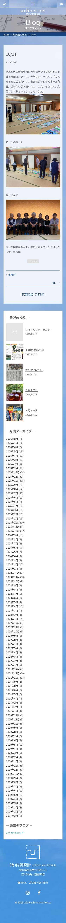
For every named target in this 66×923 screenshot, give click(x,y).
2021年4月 (12, 698)
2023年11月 (13, 577)
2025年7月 (12, 493)
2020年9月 (12, 727)
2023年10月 (13, 581)
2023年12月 (13, 573)
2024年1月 (12, 568)
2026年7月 (12, 443)
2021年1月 (12, 711)
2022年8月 (12, 640)
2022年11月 (13, 627)
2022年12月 (13, 623)
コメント (33, 261)
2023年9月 (12, 585)
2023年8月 (12, 589)
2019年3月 (12, 803)
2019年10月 (13, 774)
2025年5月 (12, 501)
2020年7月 (12, 736)
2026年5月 (12, 451)
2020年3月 (12, 753)
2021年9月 (12, 681)
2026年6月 (12, 447)
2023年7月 (12, 594)
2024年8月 (12, 539)
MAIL (23, 882)
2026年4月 (12, 455)
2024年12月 (13, 522)
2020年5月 (12, 744)
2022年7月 (12, 644)
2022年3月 (12, 656)
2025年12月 (13, 472)
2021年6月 (12, 690)
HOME (6, 34)
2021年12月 (13, 669)
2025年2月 (12, 514)
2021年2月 (12, 706)
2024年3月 (12, 560)
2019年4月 (12, 799)
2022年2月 (12, 661)
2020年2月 (12, 757)
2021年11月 (13, 673)
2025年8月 (12, 489)
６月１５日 (31, 410)
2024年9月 (12, 535)
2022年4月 (12, 652)
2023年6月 (12, 598)
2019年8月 (12, 782)
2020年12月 (13, 715)
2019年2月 (12, 807)
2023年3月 (12, 610)
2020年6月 (12, 740)
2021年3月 (12, 702)
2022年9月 (12, 635)
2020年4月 (12, 748)
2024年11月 (13, 526)
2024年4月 (12, 556)
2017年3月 (12, 815)
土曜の (12, 274)
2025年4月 (12, 506)
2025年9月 (12, 485)
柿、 (55, 282)
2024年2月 (12, 564)
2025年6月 (12, 497)
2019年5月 (12, 794)
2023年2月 (12, 614)
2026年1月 (12, 468)
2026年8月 (12, 438)
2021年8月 (12, 686)
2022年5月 (12, 648)
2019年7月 (12, 786)
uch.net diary (13, 832)
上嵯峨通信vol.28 (35, 350)
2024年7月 (12, 543)
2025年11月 (13, 476)
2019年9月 (12, 778)
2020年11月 (13, 719)
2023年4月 (12, 606)
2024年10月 (13, 531)
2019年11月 (13, 769)
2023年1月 (12, 619)
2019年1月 (12, 811)
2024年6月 (12, 547)
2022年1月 (12, 665)
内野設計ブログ (19, 34)
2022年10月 (13, 631)
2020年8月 (12, 732)
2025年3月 (12, 510)
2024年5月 (12, 552)
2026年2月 (12, 464)
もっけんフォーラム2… (38, 329)
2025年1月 (12, 518)
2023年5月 (12, 602)
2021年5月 (12, 694)
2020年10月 (13, 723)
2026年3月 (12, 459)
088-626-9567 (40, 882)
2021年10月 (13, 677)
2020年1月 (12, 761)
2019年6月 (12, 790)
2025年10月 (13, 480)
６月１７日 (31, 390)
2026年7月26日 (34, 370)
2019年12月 (13, 765)
